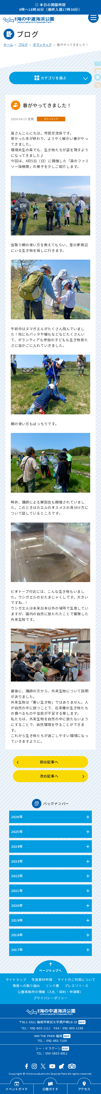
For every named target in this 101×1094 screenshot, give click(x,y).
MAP (82, 1022)
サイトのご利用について (77, 979)
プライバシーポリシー (50, 998)
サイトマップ (16, 979)
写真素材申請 (41, 979)
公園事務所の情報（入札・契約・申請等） (50, 992)
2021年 (17, 890)
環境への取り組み (26, 985)
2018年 (17, 934)
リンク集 (52, 985)
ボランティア (42, 44)
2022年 (17, 875)
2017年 (17, 949)
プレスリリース (77, 985)
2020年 (17, 905)
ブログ (23, 44)
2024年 (17, 846)
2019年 (17, 920)
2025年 (17, 831)
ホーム (8, 44)
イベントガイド (16, 1089)
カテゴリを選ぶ (53, 77)
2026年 (17, 816)
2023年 (17, 861)
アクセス (84, 1089)
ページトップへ (50, 970)
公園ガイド (50, 1089)
